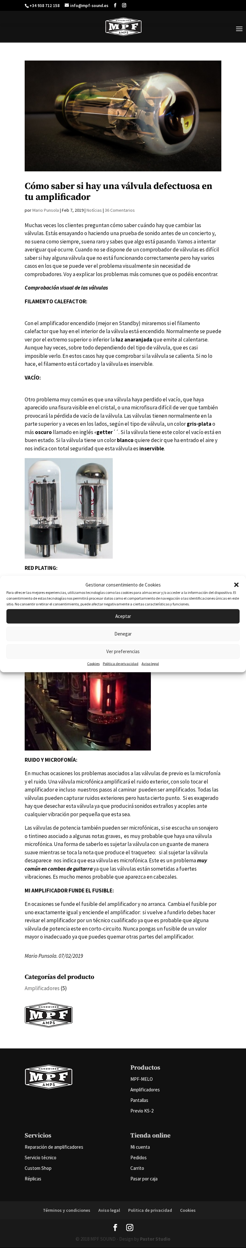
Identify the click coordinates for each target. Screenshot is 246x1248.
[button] (236, 584)
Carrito (137, 1168)
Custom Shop (38, 1168)
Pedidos (138, 1157)
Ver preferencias (123, 651)
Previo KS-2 (141, 1111)
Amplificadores (42, 988)
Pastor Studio (155, 1239)
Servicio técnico (40, 1157)
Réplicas (33, 1179)
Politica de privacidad (120, 663)
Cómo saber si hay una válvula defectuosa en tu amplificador (118, 191)
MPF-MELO (141, 1079)
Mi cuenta (140, 1147)
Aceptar (123, 616)
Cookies (93, 663)
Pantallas (139, 1100)
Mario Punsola (45, 210)
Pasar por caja (144, 1179)
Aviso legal (150, 663)
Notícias (94, 210)
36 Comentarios (120, 210)
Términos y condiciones (66, 1210)
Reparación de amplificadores (54, 1147)
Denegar (123, 634)
